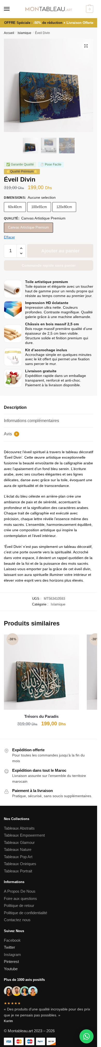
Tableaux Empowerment (24, 835)
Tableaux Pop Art (18, 857)
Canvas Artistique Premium (28, 227)
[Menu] (11, 9)
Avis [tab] (10, 434)
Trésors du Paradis (41, 716)
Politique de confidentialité (26, 913)
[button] (86, 46)
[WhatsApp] (86, 1036)
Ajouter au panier (60, 250)
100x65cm (39, 207)
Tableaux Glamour (19, 842)
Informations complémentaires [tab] (31, 420)
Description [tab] (15, 407)
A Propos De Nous (19, 891)
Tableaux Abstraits (19, 828)
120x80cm (64, 207)
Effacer (9, 237)
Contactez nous (17, 920)
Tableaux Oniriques (20, 864)
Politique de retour (19, 905)
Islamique (24, 33)
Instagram (12, 954)
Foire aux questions (20, 898)
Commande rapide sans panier (49, 265)
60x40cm (15, 207)
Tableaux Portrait (18, 871)
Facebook (12, 940)
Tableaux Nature (17, 849)
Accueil (9, 33)
